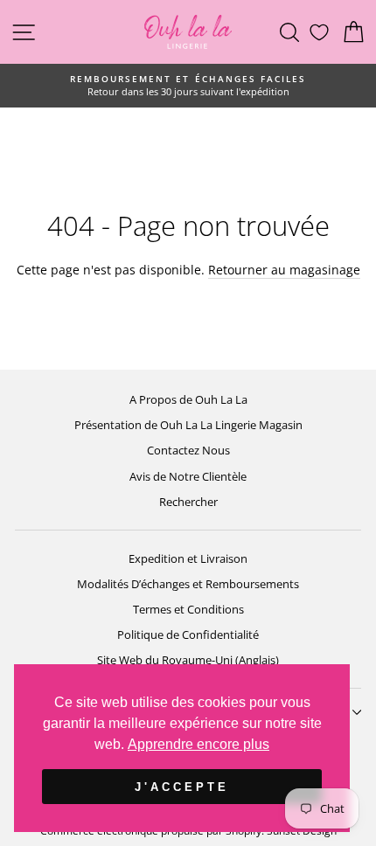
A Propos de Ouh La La (188, 399)
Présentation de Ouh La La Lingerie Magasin (188, 425)
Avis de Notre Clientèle (188, 476)
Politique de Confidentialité (188, 634)
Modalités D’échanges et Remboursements (188, 584)
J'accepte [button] (181, 787)
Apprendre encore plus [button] (198, 744)
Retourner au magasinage (284, 269)
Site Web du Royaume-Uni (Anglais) (188, 660)
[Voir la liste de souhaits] (319, 32)
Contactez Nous (188, 450)
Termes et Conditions (188, 609)
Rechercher (188, 502)
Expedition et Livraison (188, 558)
